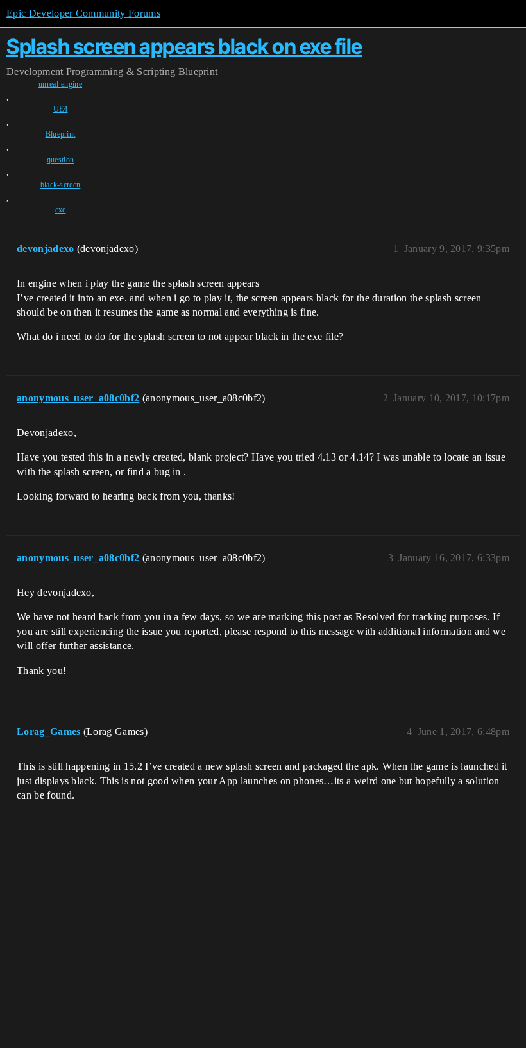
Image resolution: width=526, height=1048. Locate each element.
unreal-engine (60, 84)
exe (60, 209)
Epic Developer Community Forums (83, 13)
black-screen (60, 184)
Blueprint (61, 134)
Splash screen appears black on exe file (184, 46)
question (60, 159)
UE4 (60, 109)
